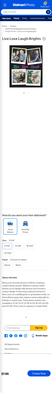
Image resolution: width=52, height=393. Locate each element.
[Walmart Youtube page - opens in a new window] (20, 335)
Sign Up (39, 328)
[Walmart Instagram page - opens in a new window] (25, 335)
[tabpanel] (26, 66)
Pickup (16, 18)
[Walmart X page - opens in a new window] (11, 335)
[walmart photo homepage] (23, 5)
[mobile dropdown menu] (5, 5)
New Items (6, 18)
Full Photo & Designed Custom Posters (20, 29)
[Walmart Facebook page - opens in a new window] (6, 335)
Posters (13, 26)
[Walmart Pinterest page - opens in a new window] (15, 335)
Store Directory (11, 349)
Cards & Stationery (37, 18)
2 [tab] (27, 92)
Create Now (39, 373)
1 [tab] (23, 92)
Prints (24, 18)
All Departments (12, 344)
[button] (44, 39)
